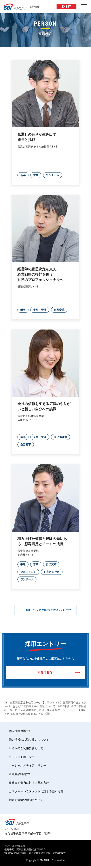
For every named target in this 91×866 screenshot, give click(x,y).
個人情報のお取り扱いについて (29, 739)
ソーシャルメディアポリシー (27, 765)
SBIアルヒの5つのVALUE (45, 609)
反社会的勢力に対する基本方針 (29, 782)
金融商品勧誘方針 (20, 774)
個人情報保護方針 (20, 731)
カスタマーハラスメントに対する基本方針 (36, 791)
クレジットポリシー (22, 757)
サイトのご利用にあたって (26, 748)
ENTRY (66, 6)
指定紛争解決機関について (26, 800)
